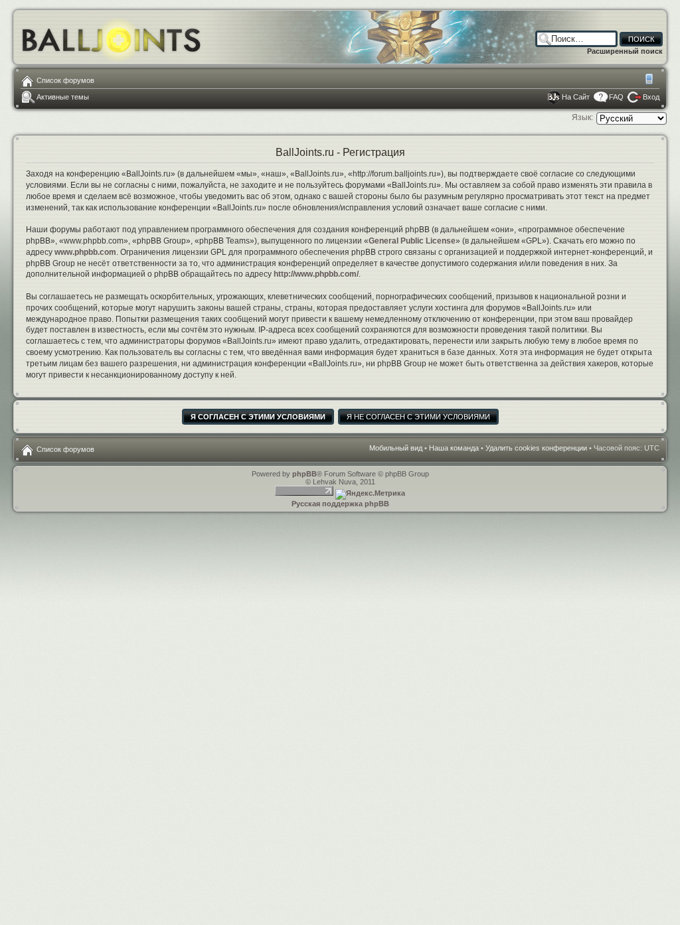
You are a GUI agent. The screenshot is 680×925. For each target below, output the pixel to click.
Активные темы (63, 97)
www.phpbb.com (85, 252)
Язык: (582, 117)
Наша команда (454, 448)
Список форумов (65, 80)
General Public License (412, 241)
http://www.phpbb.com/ (316, 274)
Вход (651, 97)
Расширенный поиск (625, 51)
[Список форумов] (112, 37)
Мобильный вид (650, 80)
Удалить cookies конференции (536, 448)
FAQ (616, 97)
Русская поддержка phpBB (340, 504)
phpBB (304, 474)
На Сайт (576, 97)
